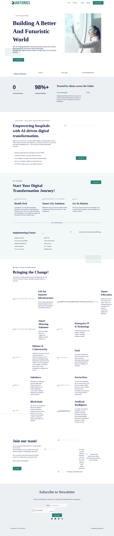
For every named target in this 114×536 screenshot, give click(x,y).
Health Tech (20, 203)
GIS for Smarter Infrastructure (45, 294)
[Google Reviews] (62, 518)
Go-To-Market (80, 203)
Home (68, 2)
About (82, 2)
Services (75, 2)
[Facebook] (55, 518)
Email (48, 505)
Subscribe (57, 515)
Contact (88, 2)
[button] (98, 3)
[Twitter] (58, 518)
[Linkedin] (52, 518)
